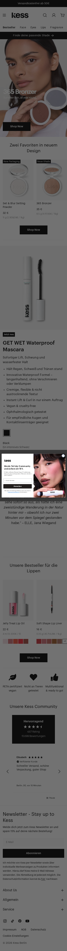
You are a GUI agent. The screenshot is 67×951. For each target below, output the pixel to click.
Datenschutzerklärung (13, 492)
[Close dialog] (63, 455)
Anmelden (18, 486)
